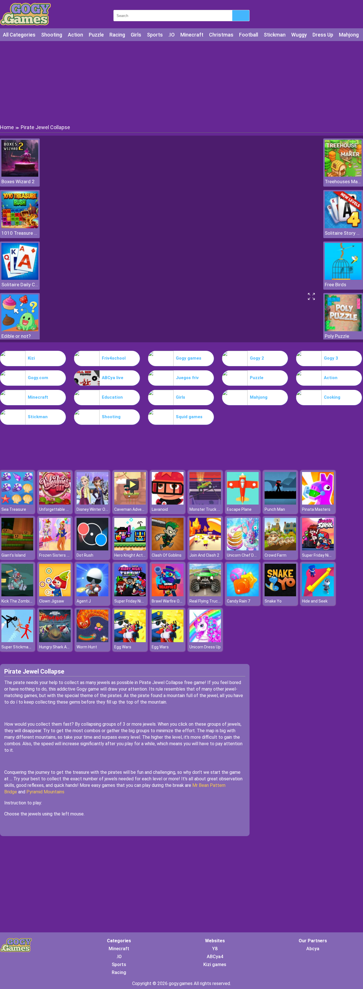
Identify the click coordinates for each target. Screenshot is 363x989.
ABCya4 (215, 956)
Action (75, 35)
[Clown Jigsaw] (55, 594)
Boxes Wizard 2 (18, 181)
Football (248, 35)
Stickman (275, 35)
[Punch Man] (280, 503)
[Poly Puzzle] (343, 329)
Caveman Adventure (132, 509)
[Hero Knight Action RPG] (130, 549)
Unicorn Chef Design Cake (250, 555)
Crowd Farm (275, 555)
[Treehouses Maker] (343, 175)
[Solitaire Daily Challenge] (19, 278)
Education (112, 397)
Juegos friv (187, 377)
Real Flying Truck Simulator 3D (216, 601)
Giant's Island (13, 555)
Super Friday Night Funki (323, 555)
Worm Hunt (87, 647)
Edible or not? (16, 336)
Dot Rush (85, 555)
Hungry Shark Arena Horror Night (68, 647)
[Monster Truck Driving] (205, 503)
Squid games (189, 416)
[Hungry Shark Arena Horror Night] (55, 640)
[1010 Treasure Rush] (19, 226)
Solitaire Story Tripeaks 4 (343, 233)
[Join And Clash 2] (205, 549)
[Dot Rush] (92, 549)
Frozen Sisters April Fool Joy (64, 555)
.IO (171, 35)
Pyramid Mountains (45, 791)
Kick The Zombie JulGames (26, 601)
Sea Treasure (13, 509)
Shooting (51, 35)
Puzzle (96, 35)
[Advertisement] (181, 82)
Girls (136, 35)
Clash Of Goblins (167, 555)
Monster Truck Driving (209, 509)
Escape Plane (239, 509)
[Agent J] (92, 594)
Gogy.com (38, 377)
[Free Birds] (343, 278)
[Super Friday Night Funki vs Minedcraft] (130, 594)
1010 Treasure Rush (19, 233)
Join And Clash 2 (204, 555)
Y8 (215, 948)
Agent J (84, 601)
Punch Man (275, 509)
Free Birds (335, 284)
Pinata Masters (316, 509)
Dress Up (323, 35)
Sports (155, 35)
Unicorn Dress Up (205, 647)
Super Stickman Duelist (22, 647)
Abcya (312, 948)
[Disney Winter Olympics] (92, 503)
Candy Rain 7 (238, 601)
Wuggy (299, 35)
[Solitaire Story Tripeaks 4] (343, 226)
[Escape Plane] (243, 503)
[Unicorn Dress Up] (205, 640)
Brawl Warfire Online (170, 601)
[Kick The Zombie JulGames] (17, 594)
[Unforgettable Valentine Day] (55, 503)
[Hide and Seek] (318, 594)
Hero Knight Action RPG (135, 555)
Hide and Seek (315, 601)
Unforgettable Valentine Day (65, 509)
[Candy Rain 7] (243, 594)
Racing (117, 35)
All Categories (19, 35)
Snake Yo (273, 601)
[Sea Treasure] (17, 503)
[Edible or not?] (19, 329)
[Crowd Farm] (280, 549)
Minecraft (191, 35)
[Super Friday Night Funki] (318, 549)
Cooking (332, 397)
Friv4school (114, 358)
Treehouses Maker (343, 181)
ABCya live (112, 377)
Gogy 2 (257, 358)
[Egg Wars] (130, 640)
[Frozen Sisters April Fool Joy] (55, 549)
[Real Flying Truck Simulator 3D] (205, 594)
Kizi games (214, 964)
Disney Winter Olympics (98, 509)
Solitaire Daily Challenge (19, 284)
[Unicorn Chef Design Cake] (243, 549)
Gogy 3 (331, 358)
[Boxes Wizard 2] (19, 175)
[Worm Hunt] (92, 640)
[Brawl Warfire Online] (167, 594)
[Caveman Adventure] (130, 503)
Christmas (221, 35)
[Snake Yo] (280, 594)
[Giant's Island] (17, 549)
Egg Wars (122, 647)
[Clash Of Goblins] (167, 549)
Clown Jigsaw (51, 601)
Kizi (31, 358)
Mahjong (349, 35)
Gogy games (188, 358)
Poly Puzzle (337, 336)
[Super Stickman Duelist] (17, 640)
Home (7, 127)
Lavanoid (160, 509)
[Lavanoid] (167, 503)
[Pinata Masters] (318, 503)
